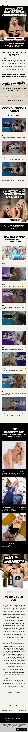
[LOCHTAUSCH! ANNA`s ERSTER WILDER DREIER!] (14, 274)
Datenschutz (11, 710)
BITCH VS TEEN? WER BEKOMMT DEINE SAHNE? (13, 159)
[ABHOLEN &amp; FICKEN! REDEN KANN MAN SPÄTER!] (14, 169)
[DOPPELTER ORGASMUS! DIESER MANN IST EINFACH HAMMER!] (14, 296)
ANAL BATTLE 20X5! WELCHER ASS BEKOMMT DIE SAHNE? (13, 138)
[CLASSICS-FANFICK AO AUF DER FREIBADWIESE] (14, 318)
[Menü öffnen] (24, 3)
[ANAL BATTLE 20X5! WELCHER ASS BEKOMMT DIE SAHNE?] (14, 125)
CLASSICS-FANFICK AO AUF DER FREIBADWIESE (13, 330)
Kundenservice (22, 710)
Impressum (4, 710)
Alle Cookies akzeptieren (21, 729)
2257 (17, 710)
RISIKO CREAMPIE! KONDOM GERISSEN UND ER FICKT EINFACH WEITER (14, 394)
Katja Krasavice (20, 652)
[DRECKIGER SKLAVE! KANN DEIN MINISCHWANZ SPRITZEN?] (14, 359)
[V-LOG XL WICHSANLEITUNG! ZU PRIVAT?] (14, 404)
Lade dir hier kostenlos (21, 543)
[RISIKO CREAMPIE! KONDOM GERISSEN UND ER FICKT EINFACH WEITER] (14, 381)
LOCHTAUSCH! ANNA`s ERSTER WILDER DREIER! (13, 286)
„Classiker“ (9, 614)
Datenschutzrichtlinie (11, 726)
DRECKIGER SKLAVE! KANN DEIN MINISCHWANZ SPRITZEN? (13, 371)
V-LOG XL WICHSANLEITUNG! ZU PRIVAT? (11, 415)
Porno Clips (16, 611)
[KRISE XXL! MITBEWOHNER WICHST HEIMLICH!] (14, 338)
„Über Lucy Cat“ (15, 688)
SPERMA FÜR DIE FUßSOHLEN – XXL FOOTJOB (12, 265)
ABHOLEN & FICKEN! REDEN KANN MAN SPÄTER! (13, 180)
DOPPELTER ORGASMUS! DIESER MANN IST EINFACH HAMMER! (14, 308)
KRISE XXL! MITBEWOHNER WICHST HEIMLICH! (12, 349)
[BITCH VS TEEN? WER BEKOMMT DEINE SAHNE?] (14, 148)
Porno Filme (10, 631)
